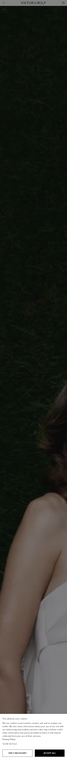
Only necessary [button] (17, 753)
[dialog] (33, 737)
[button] (33, 744)
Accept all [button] (50, 753)
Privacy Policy (8, 739)
